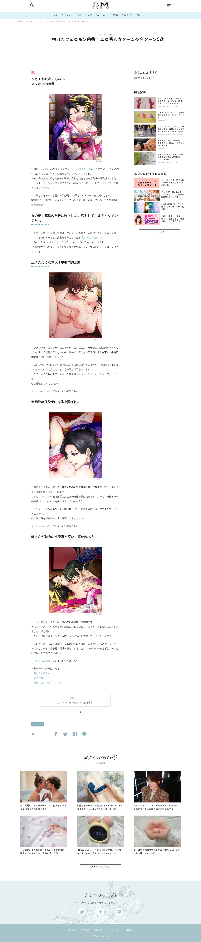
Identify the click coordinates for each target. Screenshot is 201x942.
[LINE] (84, 734)
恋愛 (55, 15)
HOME (19, 21)
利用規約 (98, 930)
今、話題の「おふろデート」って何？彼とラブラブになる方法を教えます (43, 807)
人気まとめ (127, 15)
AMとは (141, 15)
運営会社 (129, 930)
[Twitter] (65, 734)
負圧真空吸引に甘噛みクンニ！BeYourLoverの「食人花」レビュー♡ (157, 851)
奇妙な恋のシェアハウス (47, 682)
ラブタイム (67, 15)
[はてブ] (74, 734)
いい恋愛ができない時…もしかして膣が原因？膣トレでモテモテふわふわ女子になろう (43, 851)
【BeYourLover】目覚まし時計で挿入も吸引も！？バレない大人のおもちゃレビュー (99, 851)
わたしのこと (102, 15)
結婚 (78, 15)
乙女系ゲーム (84, 169)
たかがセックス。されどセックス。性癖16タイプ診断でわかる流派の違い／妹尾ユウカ (157, 807)
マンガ (88, 15)
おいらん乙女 (90, 237)
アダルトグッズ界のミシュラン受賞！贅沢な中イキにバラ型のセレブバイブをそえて (170, 101)
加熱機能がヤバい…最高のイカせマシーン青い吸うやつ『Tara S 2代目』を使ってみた (100, 807)
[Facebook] (55, 734)
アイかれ (38, 678)
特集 (115, 15)
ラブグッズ (41, 21)
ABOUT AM (72, 930)
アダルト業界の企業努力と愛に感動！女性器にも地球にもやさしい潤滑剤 (171, 156)
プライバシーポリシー (114, 930)
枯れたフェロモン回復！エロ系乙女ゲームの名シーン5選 (69, 21)
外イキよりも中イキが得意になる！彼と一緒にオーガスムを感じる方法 (171, 143)
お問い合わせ (86, 930)
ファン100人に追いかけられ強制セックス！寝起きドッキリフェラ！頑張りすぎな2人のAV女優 (171, 129)
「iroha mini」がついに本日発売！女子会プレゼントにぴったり (171, 115)
